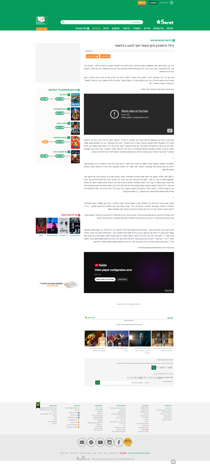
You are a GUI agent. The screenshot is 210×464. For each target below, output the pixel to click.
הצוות (100, 453)
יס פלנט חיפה (168, 416)
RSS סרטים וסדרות (71, 427)
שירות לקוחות (114, 453)
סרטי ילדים (145, 418)
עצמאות (100, 421)
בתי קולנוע (168, 408)
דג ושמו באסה (122, 412)
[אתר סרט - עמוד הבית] (165, 23)
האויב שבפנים (99, 428)
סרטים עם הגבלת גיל (142, 424)
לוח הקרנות (81, 28)
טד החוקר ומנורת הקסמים (95, 423)
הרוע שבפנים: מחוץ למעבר (118, 408)
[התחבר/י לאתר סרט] (171, 2)
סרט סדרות (73, 415)
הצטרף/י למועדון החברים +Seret (139, 453)
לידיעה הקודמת (134, 304)
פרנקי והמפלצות (60, 109)
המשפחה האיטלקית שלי (118, 431)
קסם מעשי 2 (99, 426)
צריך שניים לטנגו (121, 418)
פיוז (124, 426)
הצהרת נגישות (64, 453)
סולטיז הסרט (62, 123)
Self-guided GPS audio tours (48, 408)
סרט (119, 459)
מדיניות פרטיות (74, 453)
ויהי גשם (123, 420)
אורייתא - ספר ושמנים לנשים (48, 414)
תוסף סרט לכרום (72, 425)
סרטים (147, 420)
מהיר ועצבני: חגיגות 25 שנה (118, 422)
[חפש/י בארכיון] (97, 383)
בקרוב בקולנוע (144, 412)
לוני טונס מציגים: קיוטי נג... (118, 414)
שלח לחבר (105, 56)
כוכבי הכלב (99, 408)
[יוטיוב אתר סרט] (100, 446)
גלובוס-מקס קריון (167, 420)
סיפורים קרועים (98, 417)
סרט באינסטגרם (72, 417)
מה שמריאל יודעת (97, 415)
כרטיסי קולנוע (145, 408)
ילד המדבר (99, 425)
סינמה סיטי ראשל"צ (166, 414)
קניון (55, 418)
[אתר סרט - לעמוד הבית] (38, 408)
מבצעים (96, 28)
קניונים (55, 416)
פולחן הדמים (99, 410)
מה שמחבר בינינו (60, 151)
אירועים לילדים (52, 422)
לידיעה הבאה (122, 304)
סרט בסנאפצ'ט (72, 420)
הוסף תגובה (92, 56)
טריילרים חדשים (70, 215)
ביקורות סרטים (144, 416)
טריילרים (146, 414)
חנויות (55, 420)
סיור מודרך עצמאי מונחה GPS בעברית (48, 411)
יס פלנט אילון (168, 418)
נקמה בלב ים (122, 416)
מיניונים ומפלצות (60, 137)
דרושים (95, 453)
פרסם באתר (123, 453)
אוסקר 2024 (145, 429)
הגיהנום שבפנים (52, 235)
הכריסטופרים (63, 235)
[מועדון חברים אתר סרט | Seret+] (82, 446)
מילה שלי (63, 94)
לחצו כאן (139, 324)
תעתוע (41, 235)
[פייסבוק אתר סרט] (118, 446)
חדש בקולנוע (145, 410)
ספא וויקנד (122, 410)
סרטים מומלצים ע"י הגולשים (63, 89)
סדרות (147, 422)
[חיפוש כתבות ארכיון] (153, 368)
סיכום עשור (145, 426)
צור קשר (105, 453)
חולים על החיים (98, 430)
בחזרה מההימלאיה (120, 428)
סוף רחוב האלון (121, 429)
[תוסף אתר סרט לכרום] (91, 446)
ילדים (106, 28)
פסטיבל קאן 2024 (143, 431)
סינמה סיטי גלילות (166, 412)
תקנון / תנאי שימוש (85, 453)
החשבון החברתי (75, 235)
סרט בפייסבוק (73, 413)
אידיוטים (100, 412)
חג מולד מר (122, 424)
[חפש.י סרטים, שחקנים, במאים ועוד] (62, 22)
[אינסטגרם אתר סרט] (109, 446)
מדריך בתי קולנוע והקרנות (164, 410)
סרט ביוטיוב (73, 422)
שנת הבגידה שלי (98, 419)
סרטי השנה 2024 (143, 427)
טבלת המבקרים (41, 29)
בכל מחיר (100, 413)
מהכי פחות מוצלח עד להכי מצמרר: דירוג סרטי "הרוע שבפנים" (142, 350)
